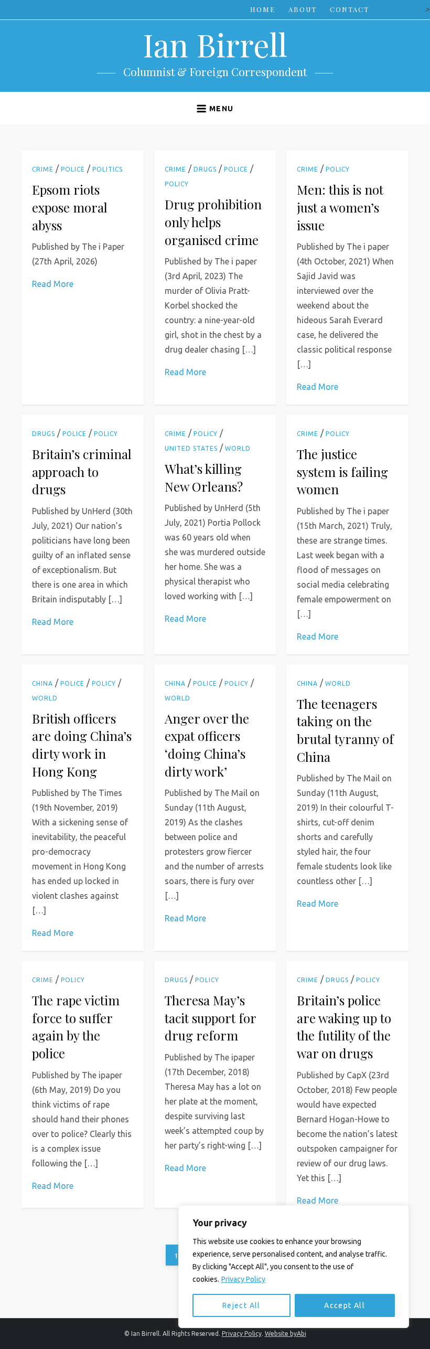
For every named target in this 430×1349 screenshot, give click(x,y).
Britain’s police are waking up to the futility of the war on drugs (344, 1026)
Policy (177, 183)
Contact (349, 9)
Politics (107, 169)
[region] (293, 1266)
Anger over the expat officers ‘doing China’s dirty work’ (207, 745)
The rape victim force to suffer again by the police (76, 1026)
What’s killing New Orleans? (204, 477)
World (238, 448)
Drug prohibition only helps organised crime (213, 222)
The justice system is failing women (342, 471)
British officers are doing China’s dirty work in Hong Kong (82, 745)
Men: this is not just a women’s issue (340, 207)
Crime (42, 169)
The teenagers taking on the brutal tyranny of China (345, 730)
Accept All (344, 1305)
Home (262, 9)
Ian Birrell (215, 44)
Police (73, 169)
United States (191, 448)
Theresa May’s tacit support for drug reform (210, 1018)
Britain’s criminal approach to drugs (82, 471)
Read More (52, 284)
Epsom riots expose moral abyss (70, 207)
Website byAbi (285, 1333)
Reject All (241, 1305)
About (302, 9)
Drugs (205, 169)
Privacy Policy (243, 1279)
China (42, 683)
